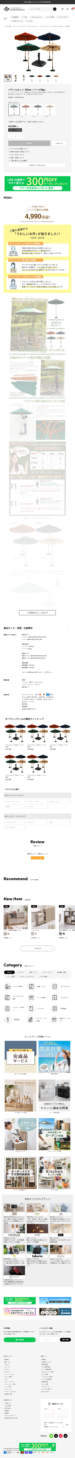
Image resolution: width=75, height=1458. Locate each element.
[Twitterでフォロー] (56, 1436)
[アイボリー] (50, 109)
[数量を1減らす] (10, 136)
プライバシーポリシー (9, 1415)
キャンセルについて (17, 155)
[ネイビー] (38, 109)
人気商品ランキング (46, 1362)
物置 (51, 822)
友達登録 (21, 1340)
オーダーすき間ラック (46, 1389)
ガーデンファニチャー (32, 26)
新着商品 (43, 1359)
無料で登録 (65, 1339)
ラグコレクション (45, 1386)
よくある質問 (7, 1405)
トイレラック (35, 930)
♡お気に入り (59, 143)
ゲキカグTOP (8, 26)
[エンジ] (26, 109)
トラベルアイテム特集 (46, 1376)
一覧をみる (37, 948)
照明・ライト (7, 1362)
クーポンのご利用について (19, 149)
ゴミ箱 (25, 17)
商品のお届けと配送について (20, 151)
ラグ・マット (7, 1367)
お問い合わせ (7, 1408)
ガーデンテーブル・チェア (12, 801)
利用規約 (6, 1413)
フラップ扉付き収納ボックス (12, 930)
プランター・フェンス (33, 801)
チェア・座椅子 (8, 1376)
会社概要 (6, 1410)
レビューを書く (37, 858)
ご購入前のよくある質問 (19, 160)
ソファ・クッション (9, 1374)
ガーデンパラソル (44, 26)
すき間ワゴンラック (18, 21)
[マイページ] (67, 9)
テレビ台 (30, 21)
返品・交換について (17, 157)
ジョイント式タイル (11, 827)
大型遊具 (8, 806)
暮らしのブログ (45, 1391)
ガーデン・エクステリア (19, 26)
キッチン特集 (44, 1384)
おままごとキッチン (37, 17)
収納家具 (6, 1359)
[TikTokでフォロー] (66, 1436)
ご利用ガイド (7, 1403)
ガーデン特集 (44, 1374)
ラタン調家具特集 (45, 1367)
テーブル (6, 1369)
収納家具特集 (44, 1381)
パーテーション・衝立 (9, 1384)
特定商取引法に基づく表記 (11, 1418)
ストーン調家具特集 (46, 1369)
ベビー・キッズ (8, 1389)
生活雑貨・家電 (8, 1394)
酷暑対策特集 (44, 1364)
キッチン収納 (50, 17)
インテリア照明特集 (46, 1379)
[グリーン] (14, 109)
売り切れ (29, 143)
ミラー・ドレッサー (9, 1381)
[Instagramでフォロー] (61, 1436)
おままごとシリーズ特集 (47, 1372)
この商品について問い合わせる (37, 165)
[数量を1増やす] (21, 136)
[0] (72, 9)
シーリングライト (63, 17)
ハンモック (30, 806)
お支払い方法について (29, 708)
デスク (6, 1379)
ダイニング (7, 1372)
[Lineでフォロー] (51, 1436)
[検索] (54, 9)
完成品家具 (15, 17)
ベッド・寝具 (7, 1386)
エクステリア (31, 822)
